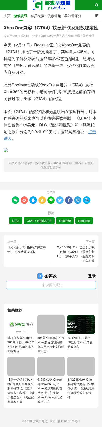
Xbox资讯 (73, 35)
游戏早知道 (51, 5)
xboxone (84, 220)
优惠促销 (54, 15)
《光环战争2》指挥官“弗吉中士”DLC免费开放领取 (26, 249)
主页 (7, 15)
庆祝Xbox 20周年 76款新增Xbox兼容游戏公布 (80, 342)
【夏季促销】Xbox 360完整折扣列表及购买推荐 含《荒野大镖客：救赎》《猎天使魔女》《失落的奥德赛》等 (20, 390)
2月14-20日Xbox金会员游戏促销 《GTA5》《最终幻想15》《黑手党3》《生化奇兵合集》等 (76, 254)
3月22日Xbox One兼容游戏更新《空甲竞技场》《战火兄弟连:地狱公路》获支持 (80, 388)
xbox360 (65, 220)
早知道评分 (72, 15)
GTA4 (15, 220)
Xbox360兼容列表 (53, 35)
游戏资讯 (20, 15)
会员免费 (37, 15)
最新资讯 (88, 35)
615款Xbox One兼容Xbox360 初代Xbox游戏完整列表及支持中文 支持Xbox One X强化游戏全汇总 (49, 390)
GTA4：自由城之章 (39, 220)
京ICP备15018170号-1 (65, 421)
